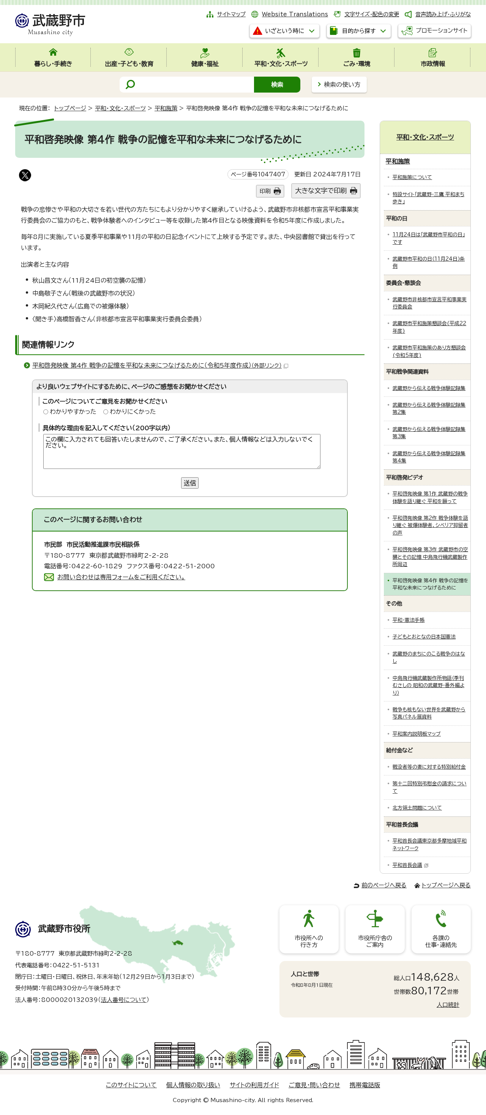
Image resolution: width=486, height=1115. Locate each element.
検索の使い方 (342, 85)
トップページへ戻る (446, 885)
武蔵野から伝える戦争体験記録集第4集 (429, 457)
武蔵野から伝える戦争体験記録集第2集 (429, 409)
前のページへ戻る (384, 885)
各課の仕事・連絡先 (441, 941)
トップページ (70, 108)
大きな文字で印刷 (321, 190)
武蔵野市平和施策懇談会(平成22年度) (429, 327)
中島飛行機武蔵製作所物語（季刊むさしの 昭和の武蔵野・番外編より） (428, 685)
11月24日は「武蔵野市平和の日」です (429, 238)
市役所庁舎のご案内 (375, 941)
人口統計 (448, 1005)
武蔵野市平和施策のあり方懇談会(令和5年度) (429, 351)
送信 (190, 483)
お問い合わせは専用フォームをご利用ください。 (121, 577)
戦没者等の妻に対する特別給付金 (429, 766)
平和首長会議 (407, 865)
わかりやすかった (73, 412)
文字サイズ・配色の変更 (371, 14)
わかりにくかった (133, 412)
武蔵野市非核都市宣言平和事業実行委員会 (430, 303)
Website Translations (295, 14)
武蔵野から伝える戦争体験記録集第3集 (429, 433)
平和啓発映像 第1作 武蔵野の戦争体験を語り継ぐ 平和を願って (430, 497)
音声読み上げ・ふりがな (443, 14)
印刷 (265, 191)
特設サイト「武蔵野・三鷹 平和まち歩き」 (428, 198)
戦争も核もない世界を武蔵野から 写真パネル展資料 (429, 713)
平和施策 (166, 108)
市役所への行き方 (309, 941)
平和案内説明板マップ (417, 733)
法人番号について (124, 1000)
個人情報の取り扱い (193, 1085)
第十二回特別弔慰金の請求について (430, 787)
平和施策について (412, 177)
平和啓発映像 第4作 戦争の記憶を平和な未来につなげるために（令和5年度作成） (157, 365)
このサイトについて (131, 1085)
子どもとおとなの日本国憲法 (424, 636)
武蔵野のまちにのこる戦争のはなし (429, 657)
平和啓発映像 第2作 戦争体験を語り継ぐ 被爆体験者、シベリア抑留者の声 (430, 525)
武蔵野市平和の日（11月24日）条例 (429, 262)
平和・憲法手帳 (408, 620)
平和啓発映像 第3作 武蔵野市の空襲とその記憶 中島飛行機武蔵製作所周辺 (430, 557)
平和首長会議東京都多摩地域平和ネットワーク (430, 844)
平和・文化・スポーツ (120, 108)
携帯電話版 (365, 1085)
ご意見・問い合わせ (314, 1085)
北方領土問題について (417, 807)
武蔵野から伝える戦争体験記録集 (429, 388)
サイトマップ (231, 14)
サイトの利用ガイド (254, 1085)
